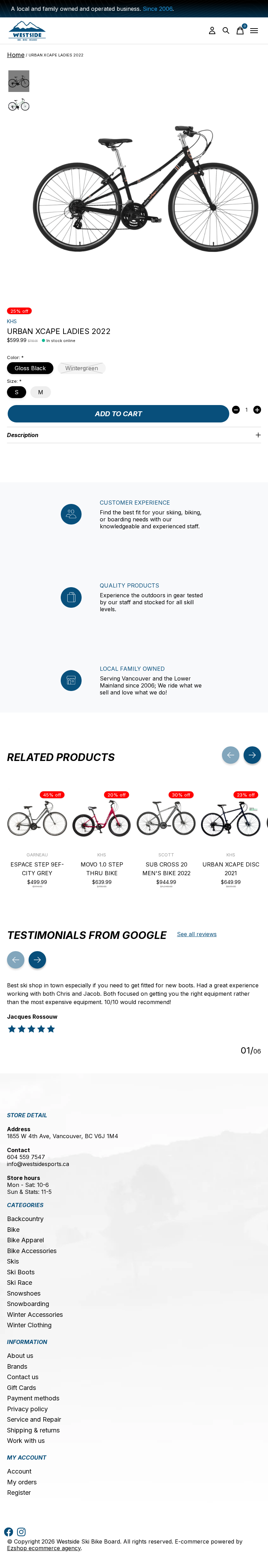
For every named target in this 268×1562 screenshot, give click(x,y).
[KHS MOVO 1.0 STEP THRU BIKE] (102, 818)
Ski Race (19, 1282)
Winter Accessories (35, 1314)
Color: (15, 357)
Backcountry (25, 1218)
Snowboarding (28, 1303)
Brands (17, 1366)
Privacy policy (27, 1409)
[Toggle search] (226, 31)
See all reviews (197, 934)
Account (19, 1471)
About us (20, 1355)
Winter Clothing (29, 1325)
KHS (12, 321)
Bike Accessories (32, 1250)
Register (19, 1492)
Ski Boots (21, 1272)
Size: (14, 381)
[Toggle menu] (254, 31)
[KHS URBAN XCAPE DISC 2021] (231, 818)
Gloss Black (30, 368)
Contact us (22, 1377)
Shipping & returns (33, 1430)
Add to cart (118, 414)
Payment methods (33, 1398)
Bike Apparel (25, 1240)
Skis (13, 1261)
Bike (13, 1229)
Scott (166, 854)
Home (15, 55)
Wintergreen (81, 368)
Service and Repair (34, 1419)
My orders (22, 1482)
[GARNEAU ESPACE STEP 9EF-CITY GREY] (37, 818)
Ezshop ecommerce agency (44, 1548)
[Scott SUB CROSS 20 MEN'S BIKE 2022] (166, 818)
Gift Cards (21, 1387)
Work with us (26, 1440)
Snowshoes (23, 1293)
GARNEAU (37, 854)
